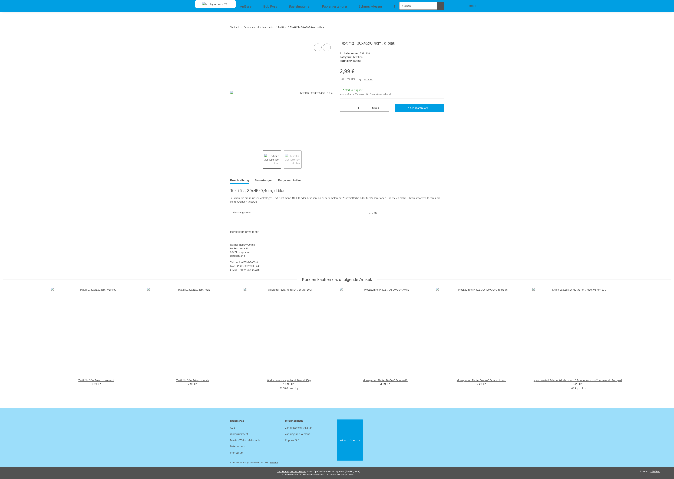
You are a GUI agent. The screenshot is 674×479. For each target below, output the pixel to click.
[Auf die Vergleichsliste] (318, 47)
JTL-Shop (656, 471)
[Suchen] (440, 6)
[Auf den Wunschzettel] (327, 47)
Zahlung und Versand (297, 434)
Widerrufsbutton (350, 440)
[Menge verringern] (344, 107)
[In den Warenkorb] (233, 39)
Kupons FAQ (292, 440)
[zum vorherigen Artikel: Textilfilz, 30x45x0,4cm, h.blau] (432, 27)
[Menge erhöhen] (385, 107)
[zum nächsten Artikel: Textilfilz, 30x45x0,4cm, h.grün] (440, 27)
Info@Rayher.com (249, 269)
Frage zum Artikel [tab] (289, 180)
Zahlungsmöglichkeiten (298, 427)
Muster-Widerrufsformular (246, 440)
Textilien (358, 57)
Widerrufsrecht (239, 434)
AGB (232, 427)
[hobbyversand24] (211, 4)
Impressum (236, 452)
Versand (368, 79)
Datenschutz (237, 446)
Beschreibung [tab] (239, 180)
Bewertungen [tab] (264, 180)
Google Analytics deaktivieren (291, 471)
